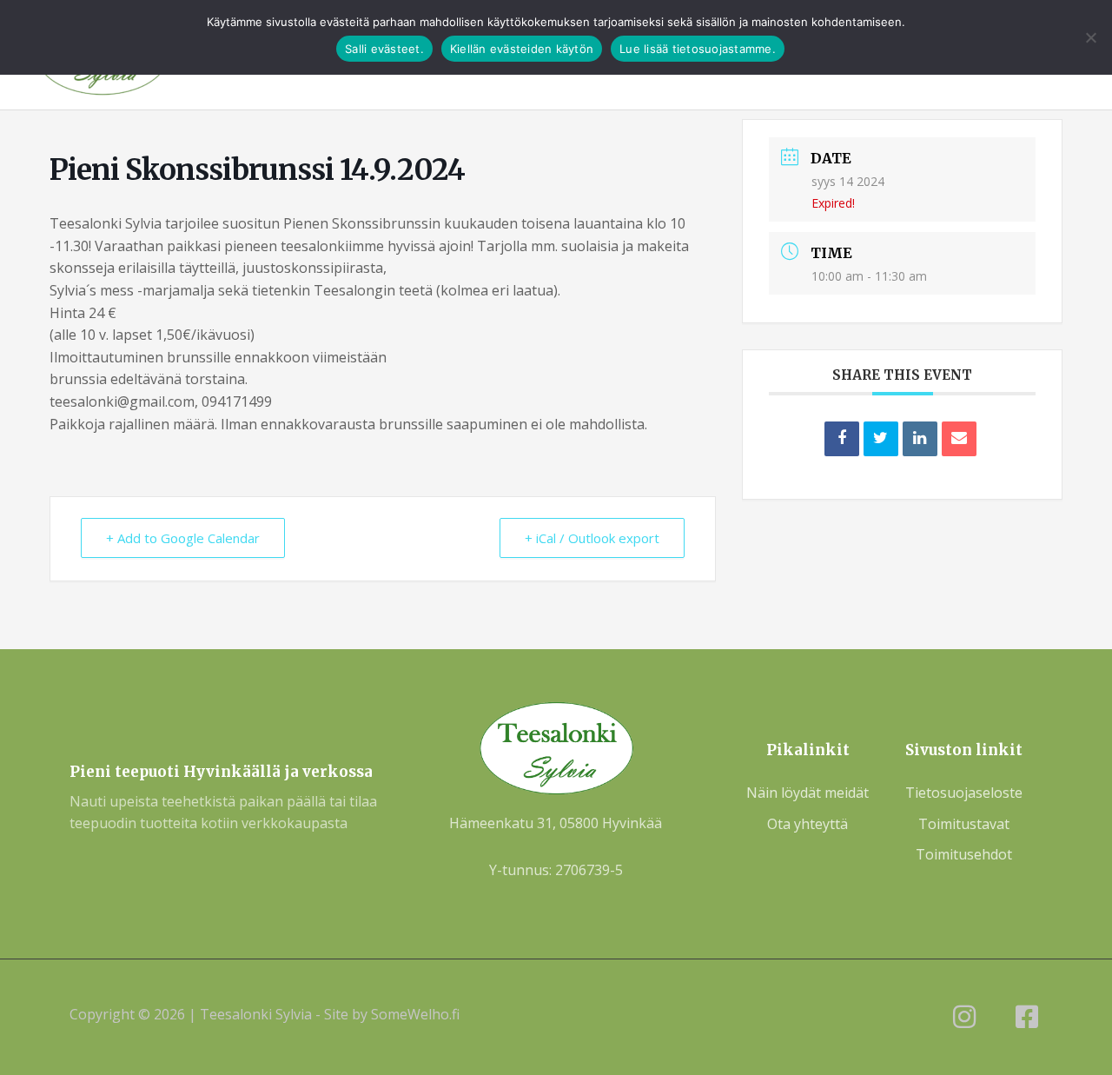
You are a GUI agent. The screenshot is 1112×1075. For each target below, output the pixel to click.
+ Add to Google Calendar (183, 538)
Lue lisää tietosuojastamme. (697, 49)
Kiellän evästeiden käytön (521, 49)
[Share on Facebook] (841, 438)
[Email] (959, 438)
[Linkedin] (920, 438)
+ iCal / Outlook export (592, 538)
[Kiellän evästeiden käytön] (1090, 37)
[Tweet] (881, 438)
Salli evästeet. (384, 49)
